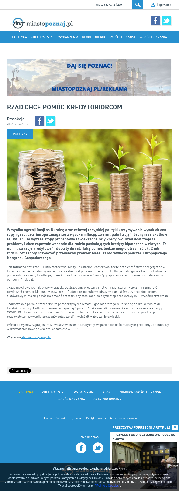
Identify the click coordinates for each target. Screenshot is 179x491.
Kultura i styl (43, 37)
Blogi (86, 37)
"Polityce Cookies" (107, 485)
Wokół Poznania (153, 37)
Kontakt (60, 418)
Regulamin (76, 418)
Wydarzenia (68, 37)
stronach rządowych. (36, 337)
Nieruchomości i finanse (115, 37)
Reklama (46, 418)
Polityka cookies (96, 418)
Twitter (166, 20)
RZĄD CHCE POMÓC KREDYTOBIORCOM (64, 107)
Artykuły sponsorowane (124, 418)
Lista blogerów (105, 50)
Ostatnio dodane (75, 50)
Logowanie (164, 5)
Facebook (155, 20)
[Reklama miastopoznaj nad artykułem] (89, 77)
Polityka (19, 37)
